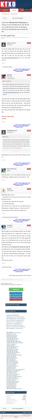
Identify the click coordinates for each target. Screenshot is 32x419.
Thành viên (23, 10)
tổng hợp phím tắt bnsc (11, 387)
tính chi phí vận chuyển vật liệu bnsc (14, 376)
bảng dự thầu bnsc (17, 332)
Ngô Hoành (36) (9, 325)
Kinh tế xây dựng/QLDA (12, 37)
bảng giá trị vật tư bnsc (11, 334)
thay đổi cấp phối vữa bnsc (12, 371)
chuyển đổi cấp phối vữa (12, 337)
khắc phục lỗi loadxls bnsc (12, 360)
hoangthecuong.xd (12, 130)
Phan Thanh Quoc (12, 168)
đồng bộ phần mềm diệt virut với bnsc (14, 388)
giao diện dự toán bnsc (11, 356)
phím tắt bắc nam (16, 370)
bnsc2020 (10, 332)
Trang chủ (5, 10)
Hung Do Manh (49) (21, 318)
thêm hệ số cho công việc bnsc (13, 374)
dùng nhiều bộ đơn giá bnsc (12, 350)
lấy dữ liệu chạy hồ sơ (11, 368)
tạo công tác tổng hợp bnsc (12, 382)
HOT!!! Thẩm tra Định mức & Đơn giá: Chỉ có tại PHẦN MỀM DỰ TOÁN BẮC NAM (22, 70)
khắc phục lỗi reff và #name (12, 362)
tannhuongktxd (11, 217)
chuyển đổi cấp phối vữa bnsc (13, 338)
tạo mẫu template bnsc (11, 383)
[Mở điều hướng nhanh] (29, 18)
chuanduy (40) (9, 315)
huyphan (9, 188)
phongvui (24, 399)
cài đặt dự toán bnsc (11, 345)
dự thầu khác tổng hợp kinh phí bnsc (14, 354)
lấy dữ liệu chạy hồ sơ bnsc (12, 369)
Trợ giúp (29, 412)
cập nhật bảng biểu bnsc (12, 347)
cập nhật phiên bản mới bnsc (13, 349)
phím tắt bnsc (9, 370)
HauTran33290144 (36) (11, 318)
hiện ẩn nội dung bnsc (11, 359)
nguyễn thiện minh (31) (18, 325)
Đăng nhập (27, 9)
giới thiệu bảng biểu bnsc (12, 357)
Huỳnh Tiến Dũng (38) (11, 320)
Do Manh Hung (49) (20, 316)
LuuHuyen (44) (9, 323)
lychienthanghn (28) (17, 323)
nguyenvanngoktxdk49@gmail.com (10, 57)
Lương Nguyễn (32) (19, 321)
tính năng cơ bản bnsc (11, 380)
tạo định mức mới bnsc (11, 386)
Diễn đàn (14, 10)
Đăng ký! (16, 289)
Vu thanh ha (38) (19, 328)
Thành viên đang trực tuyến (6, 283)
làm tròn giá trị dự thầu (11, 364)
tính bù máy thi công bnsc (12, 375)
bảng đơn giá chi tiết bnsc (12, 336)
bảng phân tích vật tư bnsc (12, 335)
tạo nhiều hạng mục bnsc (12, 385)
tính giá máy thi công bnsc (12, 377)
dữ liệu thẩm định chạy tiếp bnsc (13, 352)
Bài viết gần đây (14, 13)
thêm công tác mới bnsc (12, 373)
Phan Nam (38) (14, 326)
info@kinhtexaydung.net (14, 415)
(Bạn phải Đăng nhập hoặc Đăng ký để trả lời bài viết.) (20, 275)
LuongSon (4, 66)
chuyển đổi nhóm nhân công (13, 341)
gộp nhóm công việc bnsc (12, 358)
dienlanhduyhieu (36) (10, 316)
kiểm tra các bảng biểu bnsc (12, 363)
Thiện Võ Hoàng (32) (10, 328)
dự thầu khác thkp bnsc (11, 353)
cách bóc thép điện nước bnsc (13, 346)
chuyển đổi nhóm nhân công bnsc (15, 342)
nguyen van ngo (26, 37)
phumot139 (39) (21, 326)
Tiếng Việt (3, 412)
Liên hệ (24, 412)
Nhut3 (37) (8, 326)
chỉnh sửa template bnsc (12, 344)
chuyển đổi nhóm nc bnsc (12, 340)
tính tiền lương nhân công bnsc (13, 381)
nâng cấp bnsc (22, 369)
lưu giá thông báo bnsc (11, 367)
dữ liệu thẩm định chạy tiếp (12, 351)
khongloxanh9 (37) (20, 320)
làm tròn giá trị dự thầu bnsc (12, 365)
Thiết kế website (23, 415)
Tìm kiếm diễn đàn (5, 13)
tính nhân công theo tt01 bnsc (13, 379)
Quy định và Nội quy (27, 414)
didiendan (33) (16, 315)
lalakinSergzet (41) (10, 321)
